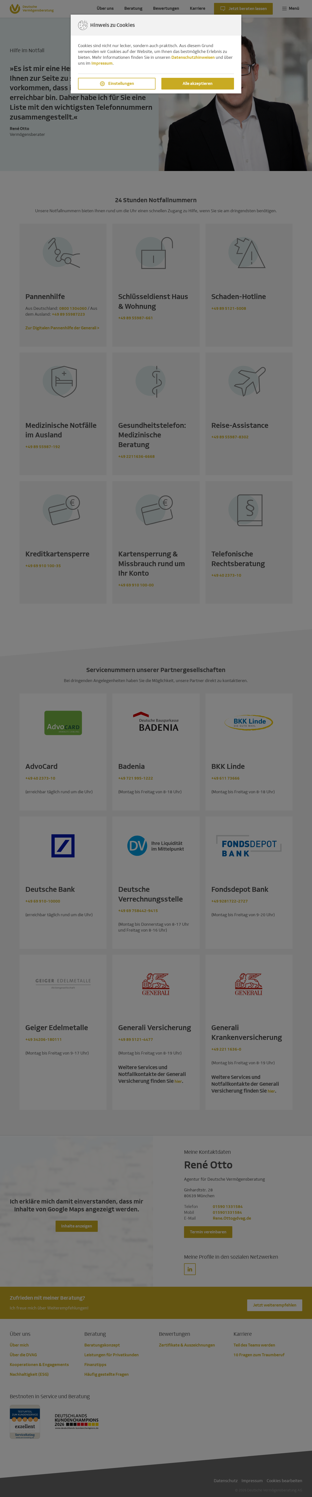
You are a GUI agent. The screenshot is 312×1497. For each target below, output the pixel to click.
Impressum (102, 63)
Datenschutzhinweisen (193, 57)
